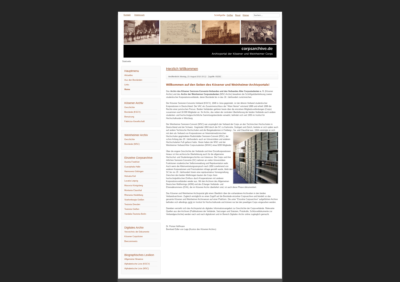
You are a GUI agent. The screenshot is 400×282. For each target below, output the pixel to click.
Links (126, 84)
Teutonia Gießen (131, 209)
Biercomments (131, 241)
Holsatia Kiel (130, 176)
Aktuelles (128, 75)
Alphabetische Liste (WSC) (136, 268)
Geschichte (129, 107)
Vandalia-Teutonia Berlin (135, 214)
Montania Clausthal (133, 190)
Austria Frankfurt (132, 162)
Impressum (139, 15)
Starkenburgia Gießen (134, 200)
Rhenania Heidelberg (133, 195)
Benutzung (129, 117)
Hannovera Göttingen (133, 171)
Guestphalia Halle (132, 167)
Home (127, 89)
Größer (230, 15)
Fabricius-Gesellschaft (134, 121)
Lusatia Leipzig (131, 181)
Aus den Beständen (133, 80)
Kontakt (127, 15)
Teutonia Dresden (132, 204)
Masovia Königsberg (133, 185)
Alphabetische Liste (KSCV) (137, 264)
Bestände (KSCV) (132, 112)
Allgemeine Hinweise (133, 259)
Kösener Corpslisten (133, 236)
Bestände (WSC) (132, 144)
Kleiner (246, 15)
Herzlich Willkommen (182, 69)
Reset (237, 15)
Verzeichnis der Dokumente (136, 232)
